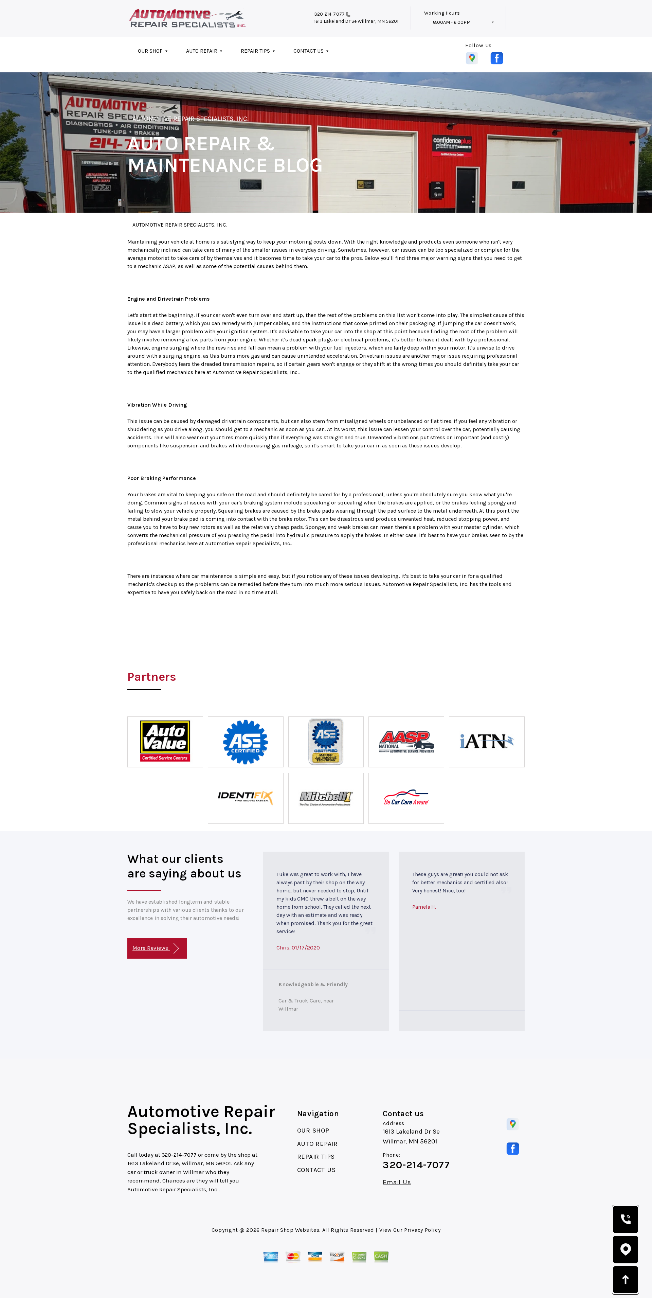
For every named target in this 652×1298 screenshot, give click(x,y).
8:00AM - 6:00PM (452, 22)
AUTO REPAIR (201, 51)
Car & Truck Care (299, 1000)
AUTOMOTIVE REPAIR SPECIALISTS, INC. (190, 119)
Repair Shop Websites (290, 1230)
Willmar (288, 1009)
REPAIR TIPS (255, 51)
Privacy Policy (422, 1230)
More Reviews (151, 948)
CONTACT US (308, 51)
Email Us (397, 1182)
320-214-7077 (329, 14)
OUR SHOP (150, 51)
